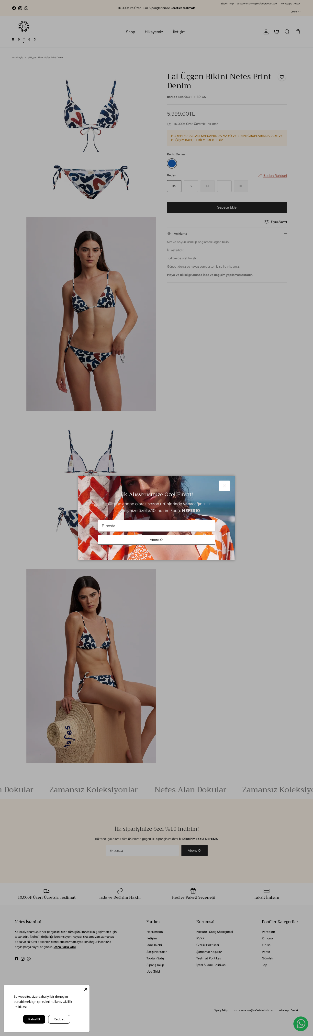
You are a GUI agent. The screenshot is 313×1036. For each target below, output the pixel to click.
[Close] (85, 988)
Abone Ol (156, 540)
